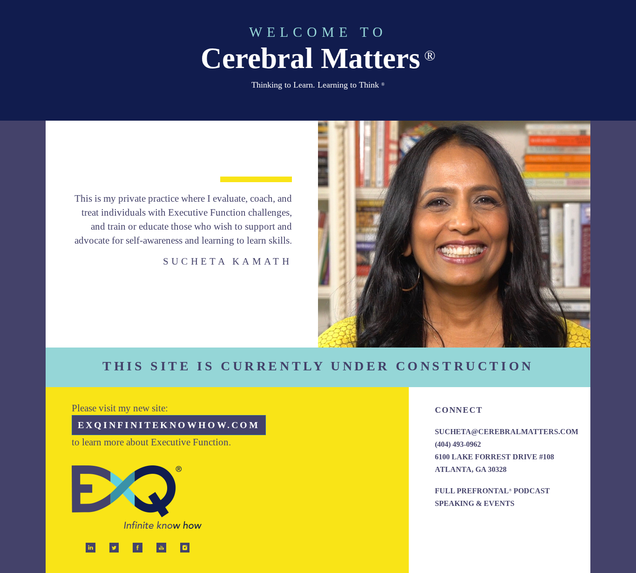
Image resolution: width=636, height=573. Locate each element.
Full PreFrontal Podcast (492, 491)
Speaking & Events (474, 503)
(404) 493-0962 (458, 444)
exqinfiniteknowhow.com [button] (169, 425)
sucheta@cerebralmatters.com (506, 432)
